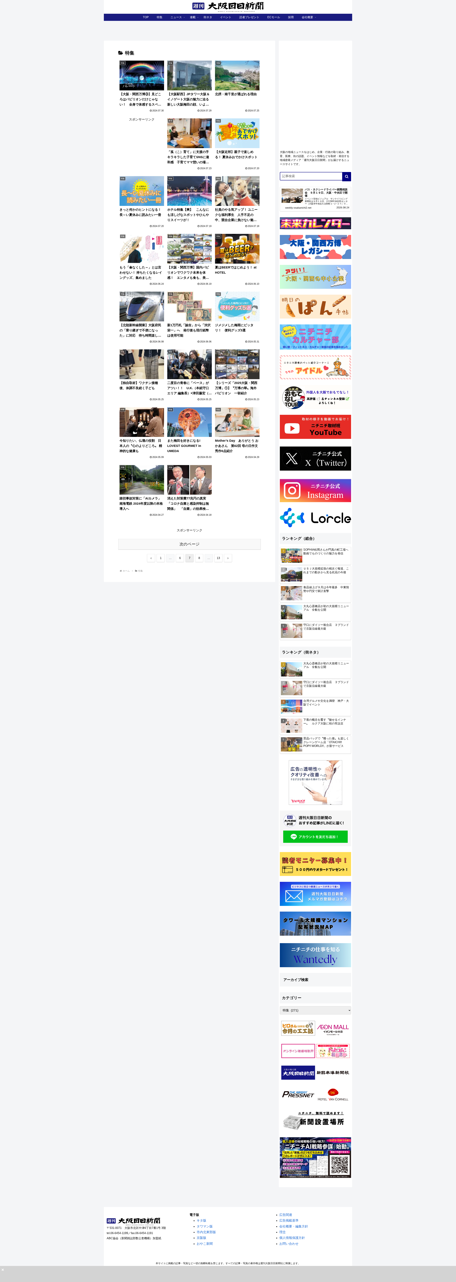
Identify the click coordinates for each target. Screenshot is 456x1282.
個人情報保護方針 (292, 1238)
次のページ (190, 544)
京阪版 (201, 1238)
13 (218, 558)
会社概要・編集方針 (293, 1226)
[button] (346, 176)
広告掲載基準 (289, 1220)
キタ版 (201, 1220)
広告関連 (285, 1215)
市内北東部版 (206, 1232)
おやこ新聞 (205, 1243)
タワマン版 (205, 1226)
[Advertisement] (315, 69)
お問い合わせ (289, 1243)
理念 (282, 1232)
